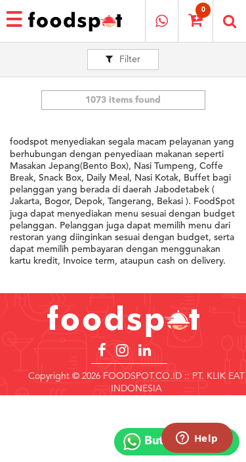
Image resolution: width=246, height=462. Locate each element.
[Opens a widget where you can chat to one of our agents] (197, 439)
